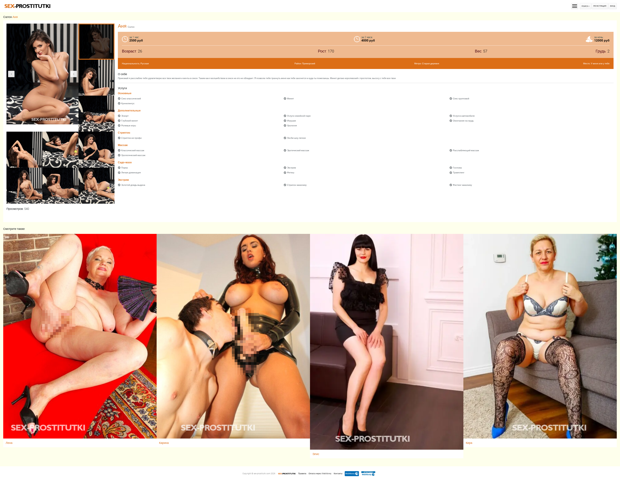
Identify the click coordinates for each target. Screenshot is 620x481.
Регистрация (599, 6)
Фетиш (290, 172)
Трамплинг (458, 172)
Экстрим (291, 167)
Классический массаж (132, 150)
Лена (9, 442)
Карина (164, 442)
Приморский (308, 63)
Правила (302, 473)
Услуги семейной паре (299, 116)
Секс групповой (461, 98)
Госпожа (457, 167)
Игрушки (291, 120)
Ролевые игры (128, 125)
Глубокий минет (129, 120)
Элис (315, 454)
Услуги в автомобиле (464, 116)
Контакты (338, 473)
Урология (292, 125)
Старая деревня (430, 63)
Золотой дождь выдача (133, 185)
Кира (469, 442)
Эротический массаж (298, 150)
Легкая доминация (131, 172)
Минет (290, 98)
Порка (124, 167)
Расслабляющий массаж (466, 150)
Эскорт (125, 116)
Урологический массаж (133, 155)
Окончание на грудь (463, 120)
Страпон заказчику (297, 185)
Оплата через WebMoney (320, 473)
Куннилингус (127, 103)
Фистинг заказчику (462, 185)
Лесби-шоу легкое (296, 138)
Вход (612, 6)
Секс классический (131, 98)
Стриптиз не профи (131, 138)
